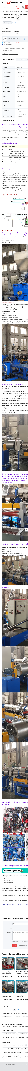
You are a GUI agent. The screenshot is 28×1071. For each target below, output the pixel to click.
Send (15, 945)
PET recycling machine (21, 1013)
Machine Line (21, 1045)
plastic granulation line (7, 1016)
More (3, 1059)
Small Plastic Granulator (8, 1037)
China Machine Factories (9, 1045)
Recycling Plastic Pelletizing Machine (11, 1049)
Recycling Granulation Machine (10, 1056)
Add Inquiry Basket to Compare (10, 54)
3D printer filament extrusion (8, 1013)
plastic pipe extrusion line (22, 1016)
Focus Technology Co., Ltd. (19, 1064)
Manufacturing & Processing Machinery (14, 11)
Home (3, 11)
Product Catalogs (23, 1010)
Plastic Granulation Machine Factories (12, 1052)
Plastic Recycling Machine (9, 1033)
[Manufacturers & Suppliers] (14, 2)
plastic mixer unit (6, 1019)
